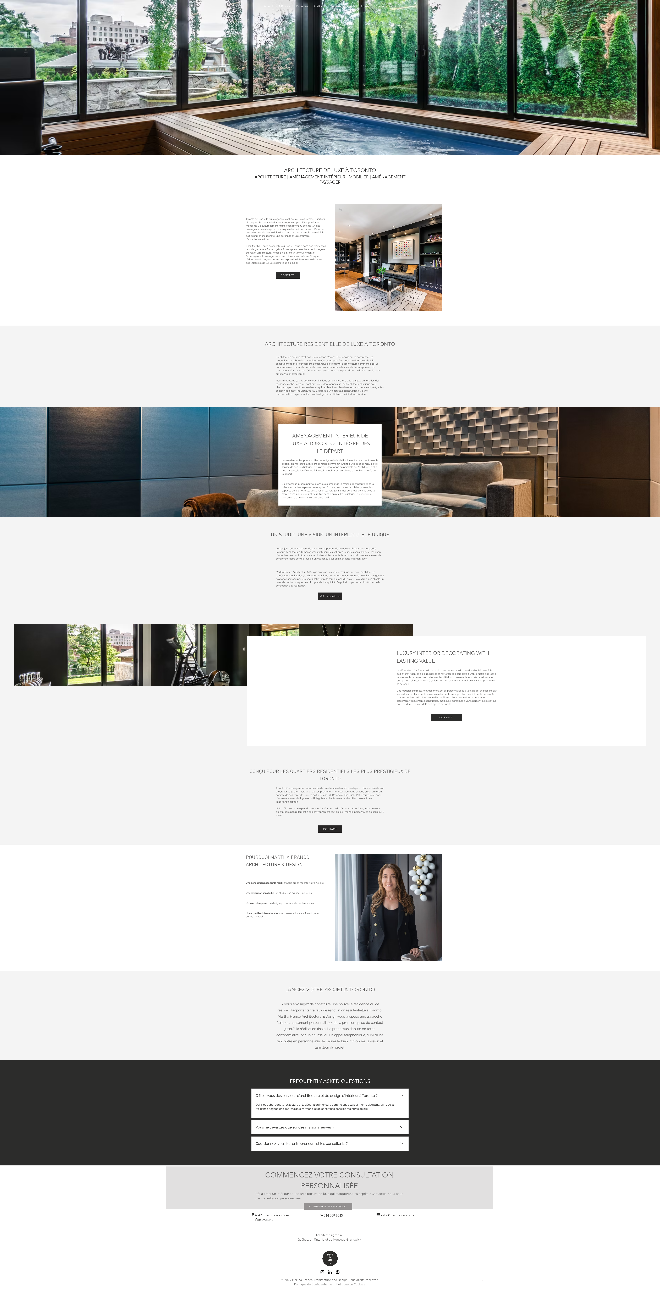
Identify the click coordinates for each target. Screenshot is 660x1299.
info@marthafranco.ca (397, 1215)
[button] (351, 6)
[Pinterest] (337, 1272)
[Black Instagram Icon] (322, 1272)
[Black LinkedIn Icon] (330, 1272)
